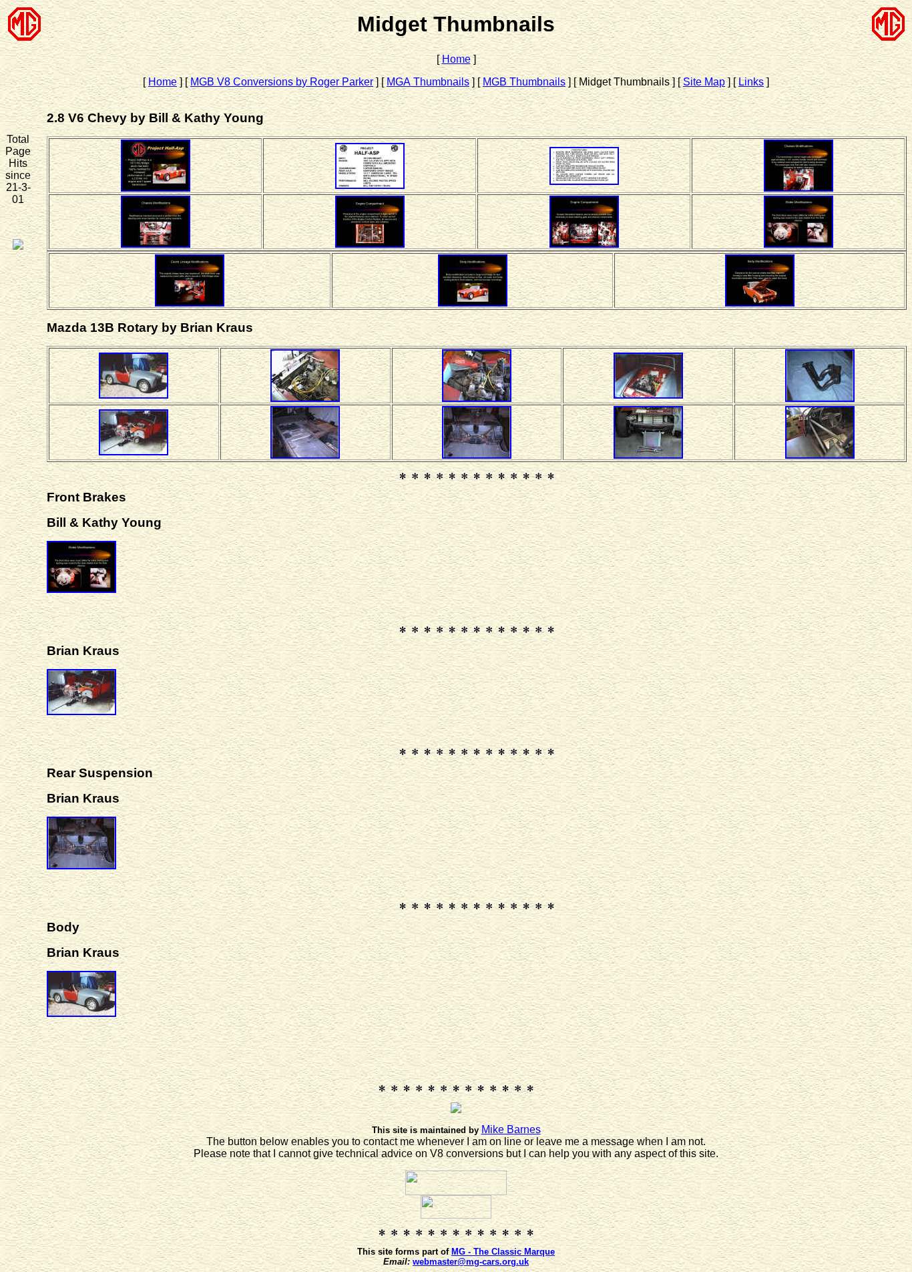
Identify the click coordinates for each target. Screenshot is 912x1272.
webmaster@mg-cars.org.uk (471, 1262)
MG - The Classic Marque (503, 1252)
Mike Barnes (511, 1129)
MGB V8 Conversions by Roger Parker (281, 81)
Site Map (704, 81)
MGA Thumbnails (428, 81)
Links (751, 81)
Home (456, 59)
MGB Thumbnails (524, 81)
